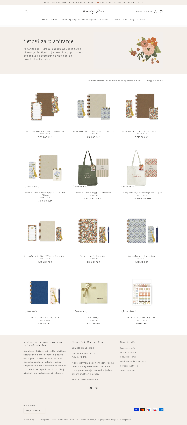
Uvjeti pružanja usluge (107, 420)
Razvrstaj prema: (96, 80)
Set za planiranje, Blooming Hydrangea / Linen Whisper (45, 193)
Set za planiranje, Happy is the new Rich (93, 192)
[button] (26, 11)
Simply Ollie (35, 420)
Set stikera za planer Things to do (141, 317)
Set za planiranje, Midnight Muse (45, 317)
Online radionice (128, 352)
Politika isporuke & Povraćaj (133, 361)
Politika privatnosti (129, 366)
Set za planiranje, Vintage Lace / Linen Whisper (93, 131)
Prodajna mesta (127, 348)
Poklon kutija (93, 317)
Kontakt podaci (125, 420)
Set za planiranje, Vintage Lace (141, 256)
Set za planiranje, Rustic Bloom (93, 256)
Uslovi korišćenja (128, 357)
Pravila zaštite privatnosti (68, 420)
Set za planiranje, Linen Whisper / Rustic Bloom (45, 256)
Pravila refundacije (88, 420)
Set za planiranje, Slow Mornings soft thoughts (142, 192)
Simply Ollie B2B (127, 370)
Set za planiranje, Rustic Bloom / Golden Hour (45, 131)
